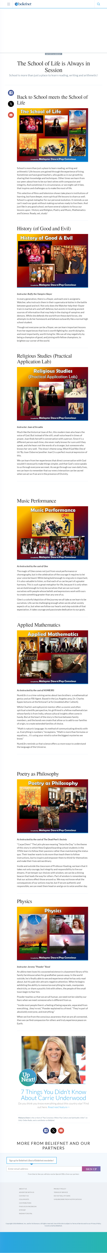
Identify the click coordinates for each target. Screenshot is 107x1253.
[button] (98, 4)
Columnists (24, 1199)
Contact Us (24, 1196)
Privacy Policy (60, 1189)
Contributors (25, 1203)
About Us (23, 1189)
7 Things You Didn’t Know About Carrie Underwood (53, 1094)
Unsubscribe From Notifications (68, 1199)
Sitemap (22, 1210)
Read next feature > (59, 1107)
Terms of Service (61, 1192)
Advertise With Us (26, 1192)
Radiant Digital (25, 1213)
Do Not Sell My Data (62, 1196)
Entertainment (53, 54)
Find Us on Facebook (28, 1206)
